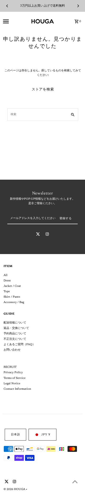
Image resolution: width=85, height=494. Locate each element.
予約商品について (15, 333)
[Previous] (7, 5)
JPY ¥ (45, 434)
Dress (7, 280)
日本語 (15, 434)
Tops (7, 291)
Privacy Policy (13, 372)
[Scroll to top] (75, 481)
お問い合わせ (12, 349)
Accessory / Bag (14, 302)
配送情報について (15, 322)
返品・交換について (16, 328)
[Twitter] (38, 235)
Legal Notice (12, 383)
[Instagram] (47, 235)
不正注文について (15, 339)
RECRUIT (10, 367)
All (6, 275)
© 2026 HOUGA (15, 489)
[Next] (77, 5)
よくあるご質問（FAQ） (19, 344)
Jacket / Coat (12, 286)
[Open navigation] (15, 21)
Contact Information (17, 389)
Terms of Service (15, 378)
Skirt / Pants (12, 297)
